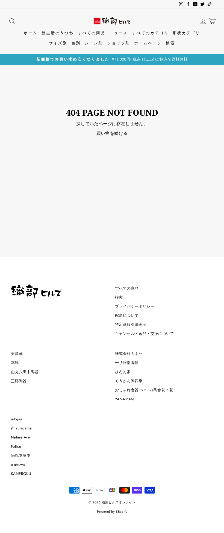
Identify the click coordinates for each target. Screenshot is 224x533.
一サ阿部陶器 (126, 362)
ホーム (30, 33)
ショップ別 (118, 43)
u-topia (16, 419)
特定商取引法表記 (130, 324)
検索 (170, 43)
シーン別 (94, 43)
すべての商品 (91, 33)
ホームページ (148, 43)
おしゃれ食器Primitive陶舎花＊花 (144, 390)
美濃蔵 (17, 353)
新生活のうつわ (58, 33)
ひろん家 (123, 372)
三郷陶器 (19, 381)
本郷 (15, 362)
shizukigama (21, 428)
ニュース (119, 33)
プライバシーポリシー (134, 306)
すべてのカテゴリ (150, 33)
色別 (76, 43)
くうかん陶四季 (129, 381)
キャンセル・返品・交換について (144, 333)
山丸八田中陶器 (25, 372)
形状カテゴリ (186, 33)
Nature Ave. (21, 437)
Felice (16, 446)
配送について (126, 315)
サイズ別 (58, 43)
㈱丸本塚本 (21, 455)
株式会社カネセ (129, 353)
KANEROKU (21, 473)
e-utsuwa (18, 464)
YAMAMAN (124, 399)
